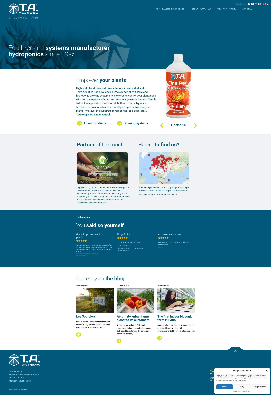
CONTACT (248, 8)
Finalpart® (178, 125)
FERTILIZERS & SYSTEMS (170, 8)
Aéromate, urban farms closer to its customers (133, 318)
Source (160, 247)
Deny (242, 387)
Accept (224, 387)
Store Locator (154, 190)
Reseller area (241, 4)
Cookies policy (237, 391)
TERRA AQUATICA (200, 8)
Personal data (246, 391)
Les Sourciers (86, 316)
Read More (95, 334)
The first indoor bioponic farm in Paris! (174, 318)
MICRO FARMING (226, 8)
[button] (267, 371)
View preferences (259, 387)
